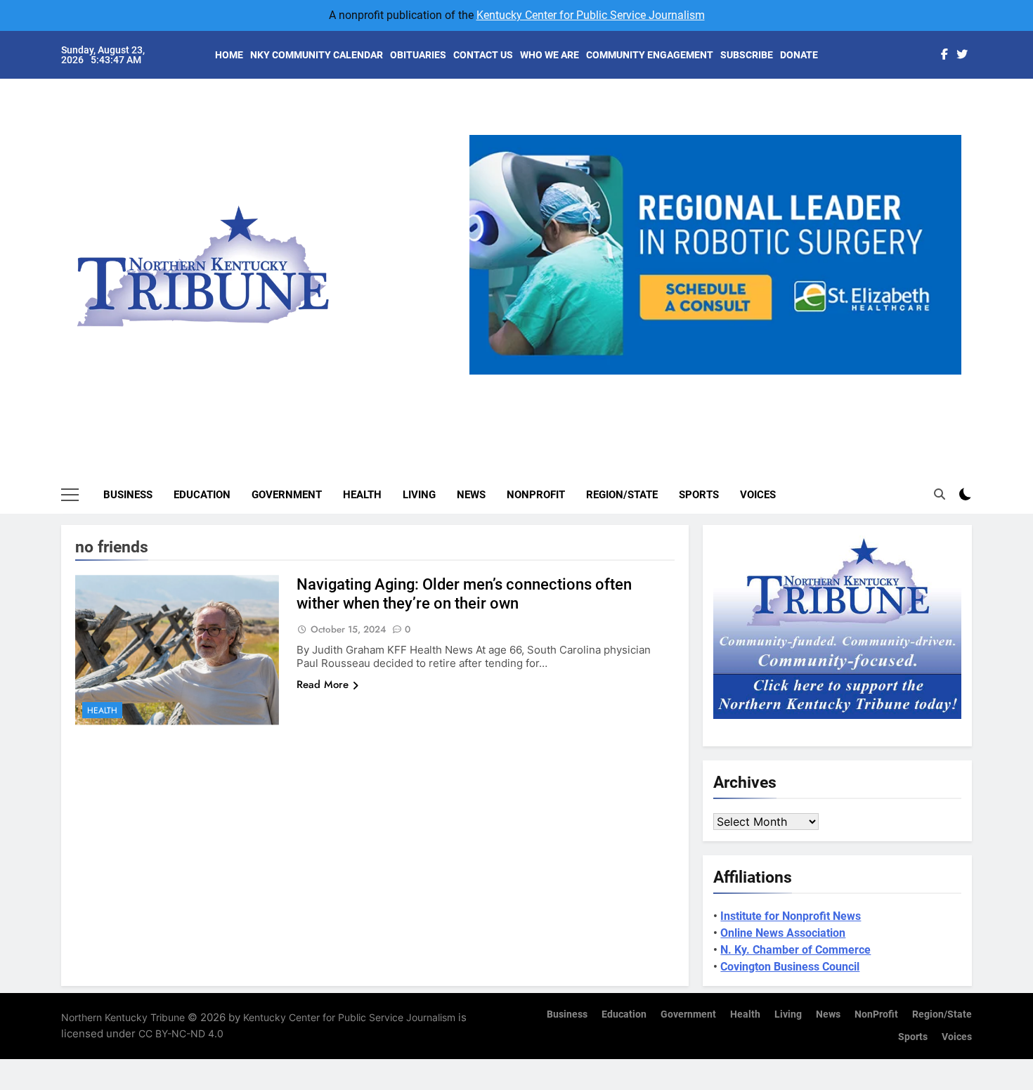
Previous (485, 374)
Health (362, 494)
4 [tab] (747, 383)
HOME (229, 54)
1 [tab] (669, 383)
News (471, 494)
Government (287, 494)
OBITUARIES (418, 54)
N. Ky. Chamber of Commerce (795, 949)
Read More (323, 684)
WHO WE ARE (549, 54)
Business (127, 494)
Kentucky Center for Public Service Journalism (590, 15)
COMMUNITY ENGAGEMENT (649, 54)
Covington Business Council (789, 966)
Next (945, 374)
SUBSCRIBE (746, 54)
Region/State (622, 494)
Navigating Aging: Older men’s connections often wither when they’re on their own (464, 594)
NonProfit (536, 494)
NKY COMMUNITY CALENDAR (316, 54)
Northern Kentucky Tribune (123, 1017)
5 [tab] (773, 383)
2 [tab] (695, 383)
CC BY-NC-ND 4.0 (180, 1033)
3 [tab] (721, 383)
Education (202, 494)
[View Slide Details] (715, 255)
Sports (699, 494)
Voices (758, 494)
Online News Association (782, 933)
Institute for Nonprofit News (790, 916)
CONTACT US (483, 54)
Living (419, 494)
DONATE (799, 54)
